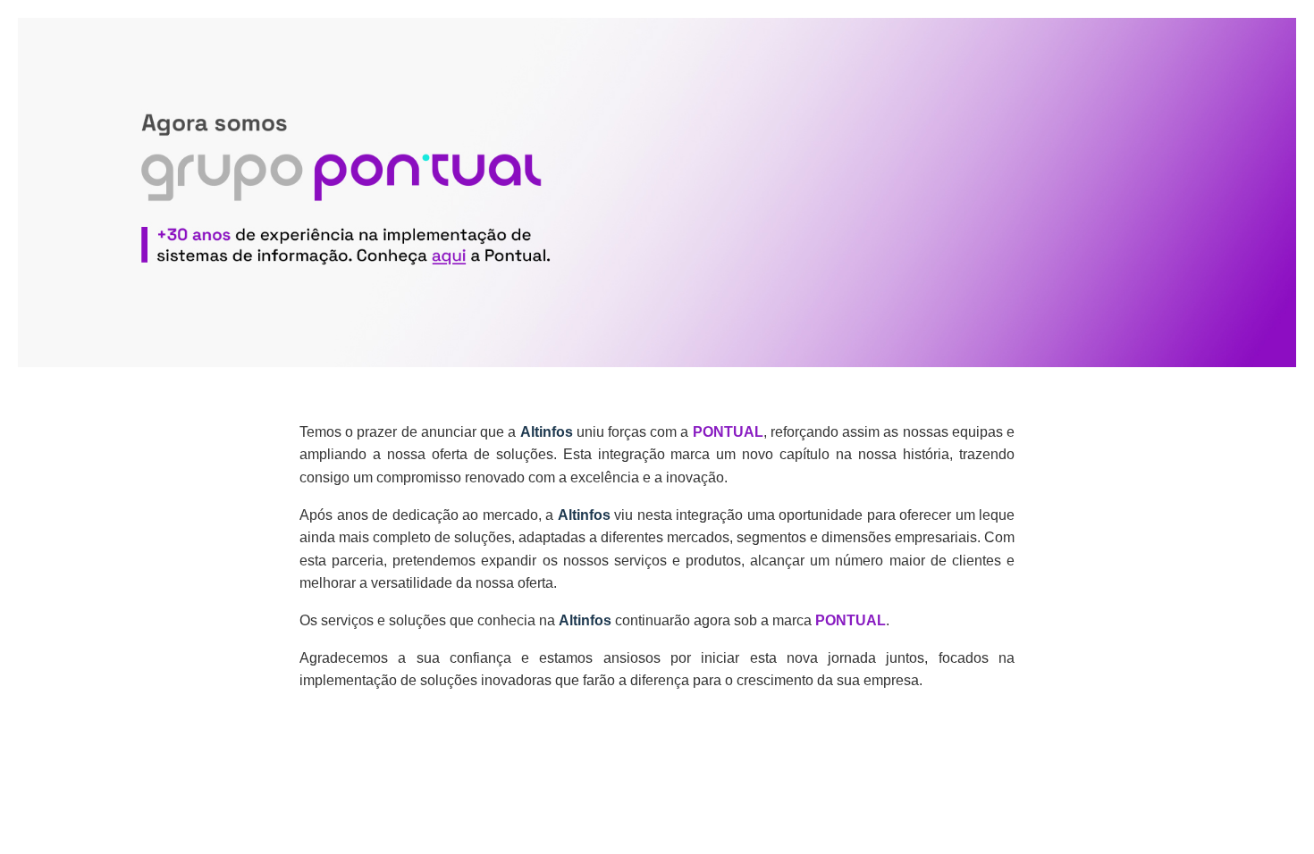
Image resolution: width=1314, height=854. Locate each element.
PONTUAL (728, 432)
